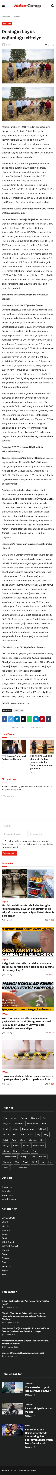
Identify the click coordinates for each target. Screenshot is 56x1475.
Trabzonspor (9, 1156)
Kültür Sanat (8, 1242)
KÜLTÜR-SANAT (10, 1246)
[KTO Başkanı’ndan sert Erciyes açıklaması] (14, 747)
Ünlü (34, 1162)
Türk (32, 1156)
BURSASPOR (8, 1217)
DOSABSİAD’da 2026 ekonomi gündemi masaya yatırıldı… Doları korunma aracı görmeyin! (41, 762)
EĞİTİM (5, 1225)
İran (50, 1162)
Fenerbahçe (32, 1123)
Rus (42, 1140)
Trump (23, 1156)
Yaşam (5, 1270)
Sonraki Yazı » (37, 727)
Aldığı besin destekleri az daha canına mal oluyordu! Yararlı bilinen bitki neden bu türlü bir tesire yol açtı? (28, 967)
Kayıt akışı (6, 1191)
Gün (22, 1134)
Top (34, 1151)
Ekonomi (16, 17)
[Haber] (3, 45)
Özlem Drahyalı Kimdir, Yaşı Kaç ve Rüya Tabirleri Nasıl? (25, 1302)
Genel (4, 1233)
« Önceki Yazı (18, 727)
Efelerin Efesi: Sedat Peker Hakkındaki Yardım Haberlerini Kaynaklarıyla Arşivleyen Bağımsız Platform (24, 1316)
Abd (5, 1118)
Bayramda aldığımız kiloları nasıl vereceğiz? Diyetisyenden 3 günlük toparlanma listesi (27, 1078)
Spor (4, 1262)
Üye (43, 1162)
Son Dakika (18, 710)
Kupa (30, 1134)
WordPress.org (9, 1199)
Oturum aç (7, 1187)
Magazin (6, 1250)
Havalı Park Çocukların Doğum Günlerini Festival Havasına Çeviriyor (25, 1342)
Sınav (16, 1151)
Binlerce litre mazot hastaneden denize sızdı (23, 1352)
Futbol (15, 1129)
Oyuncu (33, 1140)
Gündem (6, 1238)
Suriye (6, 1151)
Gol (15, 1134)
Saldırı (16, 1145)
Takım (25, 1151)
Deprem (19, 1123)
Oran (14, 1140)
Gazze (6, 1134)
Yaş (17, 1162)
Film (44, 1123)
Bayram (35, 1118)
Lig (38, 1134)
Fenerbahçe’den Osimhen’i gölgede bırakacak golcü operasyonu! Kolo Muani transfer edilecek (39, 1436)
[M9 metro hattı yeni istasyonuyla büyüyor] (12, 1387)
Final (5, 1129)
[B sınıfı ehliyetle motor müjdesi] (12, 1408)
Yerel (4, 1274)
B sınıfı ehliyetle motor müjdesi (38, 1410)
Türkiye (42, 1156)
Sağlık (5, 1254)
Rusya (6, 1145)
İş (13, 1167)
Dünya (5, 1221)
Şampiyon (22, 1167)
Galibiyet (42, 1129)
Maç (46, 1134)
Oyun (22, 1140)
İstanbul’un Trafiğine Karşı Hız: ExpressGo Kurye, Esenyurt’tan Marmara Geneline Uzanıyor (25, 1330)
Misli (5, 1140)
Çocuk (26, 1162)
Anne (14, 1118)
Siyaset (5, 1258)
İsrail (5, 1167)
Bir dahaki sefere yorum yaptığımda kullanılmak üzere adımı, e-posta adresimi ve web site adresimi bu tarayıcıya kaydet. (27, 844)
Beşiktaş (7, 1123)
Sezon (26, 1145)
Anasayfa (6, 17)
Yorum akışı (7, 1195)
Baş (44, 1118)
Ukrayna (7, 1162)
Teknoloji (6, 1266)
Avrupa (23, 1118)
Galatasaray (28, 1129)
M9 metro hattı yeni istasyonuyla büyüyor (38, 1389)
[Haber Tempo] (28, 6)
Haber (8, 45)
